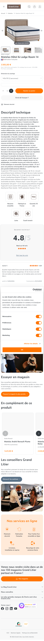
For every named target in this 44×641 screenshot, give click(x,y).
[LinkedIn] (11, 608)
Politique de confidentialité (29, 633)
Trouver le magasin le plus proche (14, 394)
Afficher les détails (31, 344)
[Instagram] (6, 608)
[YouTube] (15, 608)
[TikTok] (2, 613)
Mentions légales (15, 633)
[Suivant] (41, 30)
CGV (8, 633)
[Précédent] (2, 30)
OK (22, 350)
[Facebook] (2, 608)
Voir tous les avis (22, 255)
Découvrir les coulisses (10, 479)
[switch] (39, 322)
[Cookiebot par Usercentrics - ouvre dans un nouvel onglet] (33, 290)
